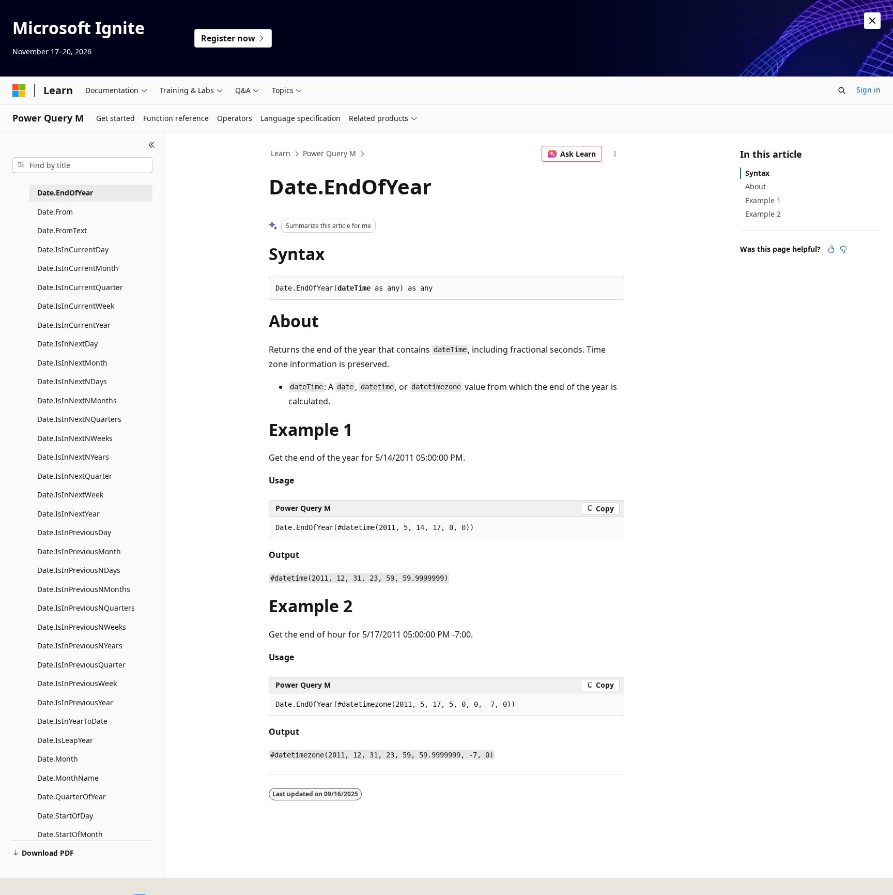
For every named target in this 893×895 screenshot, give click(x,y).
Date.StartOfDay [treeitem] (65, 816)
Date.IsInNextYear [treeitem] (68, 514)
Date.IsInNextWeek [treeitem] (70, 494)
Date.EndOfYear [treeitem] (65, 193)
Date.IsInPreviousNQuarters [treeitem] (86, 608)
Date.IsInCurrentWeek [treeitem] (75, 306)
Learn (280, 153)
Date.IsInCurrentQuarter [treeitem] (80, 287)
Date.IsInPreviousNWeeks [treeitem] (81, 627)
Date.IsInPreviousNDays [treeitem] (78, 570)
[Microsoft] (19, 90)
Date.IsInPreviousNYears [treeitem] (79, 645)
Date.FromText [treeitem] (62, 230)
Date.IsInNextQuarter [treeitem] (74, 476)
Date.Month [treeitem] (57, 759)
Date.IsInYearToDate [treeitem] (72, 721)
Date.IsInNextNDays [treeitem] (72, 381)
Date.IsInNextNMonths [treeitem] (77, 400)
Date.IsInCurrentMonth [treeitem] (77, 268)
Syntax (757, 173)
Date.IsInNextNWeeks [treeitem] (75, 438)
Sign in (868, 90)
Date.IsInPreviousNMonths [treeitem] (83, 589)
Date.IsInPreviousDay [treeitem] (74, 532)
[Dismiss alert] (872, 20)
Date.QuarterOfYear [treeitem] (71, 796)
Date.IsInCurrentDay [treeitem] (73, 249)
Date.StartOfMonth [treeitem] (70, 834)
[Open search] (842, 90)
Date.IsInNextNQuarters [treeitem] (79, 419)
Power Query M (329, 153)
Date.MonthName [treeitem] (68, 778)
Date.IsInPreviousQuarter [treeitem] (81, 665)
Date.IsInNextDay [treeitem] (67, 343)
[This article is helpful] (831, 249)
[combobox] (82, 165)
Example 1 (763, 200)
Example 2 (763, 214)
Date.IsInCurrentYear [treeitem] (74, 325)
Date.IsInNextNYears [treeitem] (73, 457)
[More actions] (615, 154)
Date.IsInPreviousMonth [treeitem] (79, 551)
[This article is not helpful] (843, 249)
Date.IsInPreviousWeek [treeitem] (77, 683)
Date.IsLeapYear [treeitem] (65, 740)
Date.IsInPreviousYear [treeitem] (75, 702)
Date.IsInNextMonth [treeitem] (72, 363)
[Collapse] (152, 144)
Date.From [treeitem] (55, 212)
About (755, 186)
